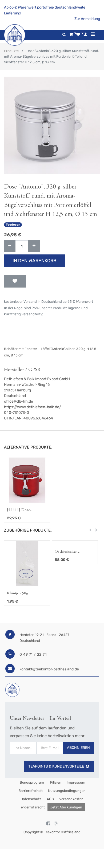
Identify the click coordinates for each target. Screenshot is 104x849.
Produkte (11, 51)
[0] (71, 34)
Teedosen (13, 224)
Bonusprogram (31, 782)
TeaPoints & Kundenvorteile (56, 766)
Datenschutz (31, 799)
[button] (15, 281)
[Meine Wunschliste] (78, 34)
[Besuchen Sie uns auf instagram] (56, 823)
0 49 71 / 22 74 (33, 654)
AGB (50, 799)
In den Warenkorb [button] (35, 260)
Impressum (76, 782)
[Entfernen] (9, 246)
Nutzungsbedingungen (67, 791)
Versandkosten (71, 799)
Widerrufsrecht (33, 807)
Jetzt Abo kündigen (66, 807)
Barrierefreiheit (30, 791)
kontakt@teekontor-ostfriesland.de (49, 669)
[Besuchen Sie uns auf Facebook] (48, 823)
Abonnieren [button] (78, 747)
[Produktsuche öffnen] (64, 34)
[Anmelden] (85, 34)
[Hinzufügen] (34, 246)
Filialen (55, 782)
